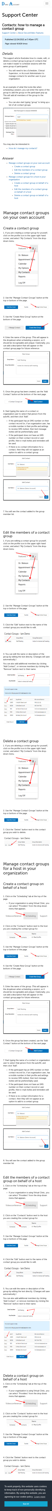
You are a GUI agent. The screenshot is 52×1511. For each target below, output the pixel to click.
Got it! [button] (26, 1504)
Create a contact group (24, 167)
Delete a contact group (24, 173)
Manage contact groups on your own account (29, 163)
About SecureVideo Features (30, 33)
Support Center (9, 33)
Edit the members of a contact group (30, 170)
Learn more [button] (39, 1497)
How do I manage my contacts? (23, 148)
